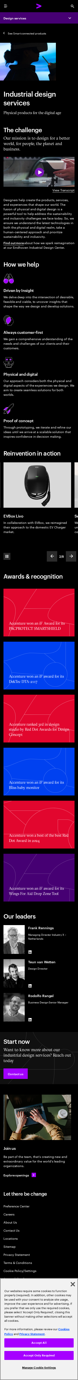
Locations (10, 1238)
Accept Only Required (39, 1355)
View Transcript (63, 190)
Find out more (13, 243)
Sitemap (9, 1246)
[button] (15, 1073)
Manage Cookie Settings (39, 1367)
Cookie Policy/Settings (19, 1270)
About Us (10, 1222)
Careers (9, 1214)
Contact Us (11, 1230)
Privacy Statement (16, 1254)
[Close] (73, 1284)
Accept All (38, 1342)
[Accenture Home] (39, 6)
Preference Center (16, 1206)
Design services (14, 18)
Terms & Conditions (17, 1262)
